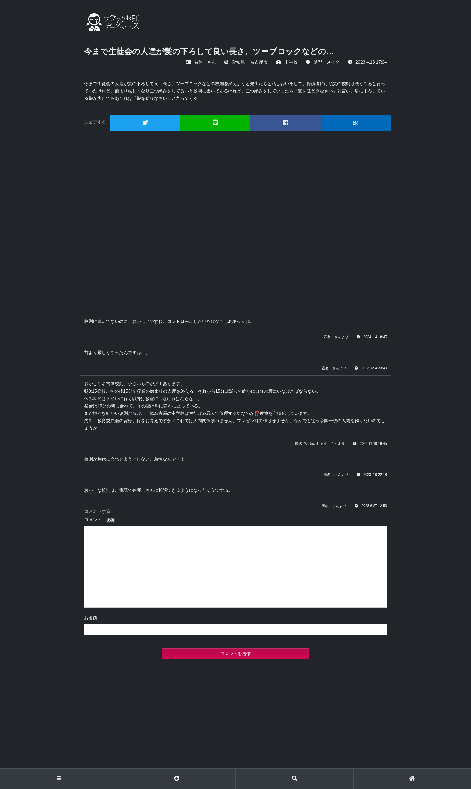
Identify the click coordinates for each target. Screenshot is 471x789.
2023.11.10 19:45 (373, 444)
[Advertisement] (235, 220)
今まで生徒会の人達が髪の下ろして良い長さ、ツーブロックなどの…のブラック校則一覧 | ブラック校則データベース (111, 22)
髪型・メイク (326, 62)
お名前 (90, 618)
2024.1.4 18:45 (375, 337)
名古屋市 (259, 62)
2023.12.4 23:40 (374, 368)
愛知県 (238, 62)
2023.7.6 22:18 (375, 475)
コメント (99, 519)
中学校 (291, 62)
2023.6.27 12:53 (374, 506)
